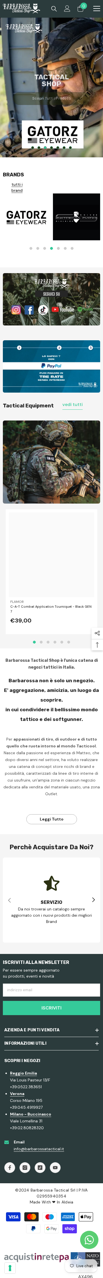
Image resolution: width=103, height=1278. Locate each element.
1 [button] (32, 147)
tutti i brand (17, 187)
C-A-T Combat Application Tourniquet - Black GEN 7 (51, 609)
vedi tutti (72, 404)
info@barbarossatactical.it (39, 1148)
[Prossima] (93, 900)
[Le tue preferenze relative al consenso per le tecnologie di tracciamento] (10, 1268)
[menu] (96, 8)
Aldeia (68, 1202)
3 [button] (45, 147)
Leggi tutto (52, 819)
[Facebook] (9, 1167)
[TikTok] (40, 1167)
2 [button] (38, 147)
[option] (51, 87)
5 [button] (57, 147)
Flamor (17, 601)
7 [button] (70, 147)
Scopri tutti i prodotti (51, 95)
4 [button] (51, 147)
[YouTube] (55, 1167)
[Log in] (67, 8)
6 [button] (64, 147)
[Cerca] (54, 8)
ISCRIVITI (51, 1008)
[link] (51, 299)
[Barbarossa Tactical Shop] (26, 216)
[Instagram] (24, 1167)
